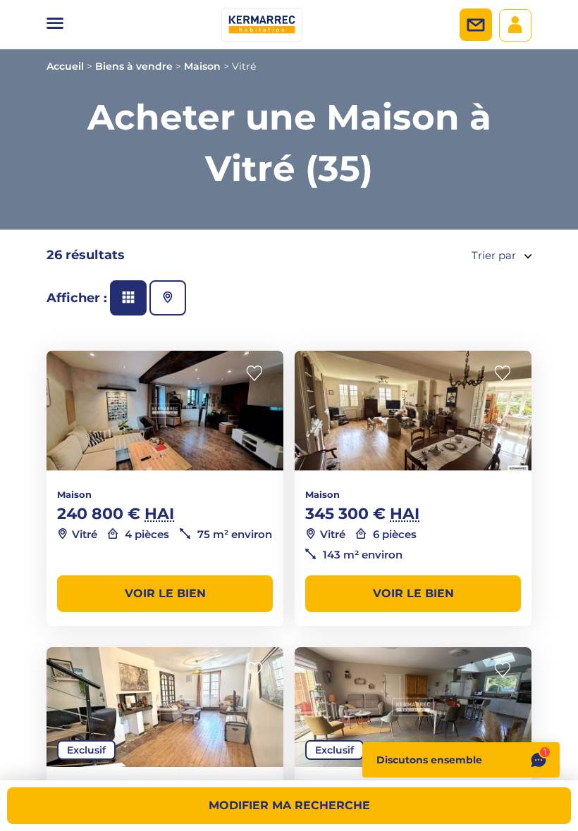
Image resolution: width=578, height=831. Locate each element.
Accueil (65, 66)
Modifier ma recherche (289, 805)
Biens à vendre (134, 66)
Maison (202, 66)
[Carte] (167, 297)
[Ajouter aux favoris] (258, 373)
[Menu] (55, 24)
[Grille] (128, 297)
